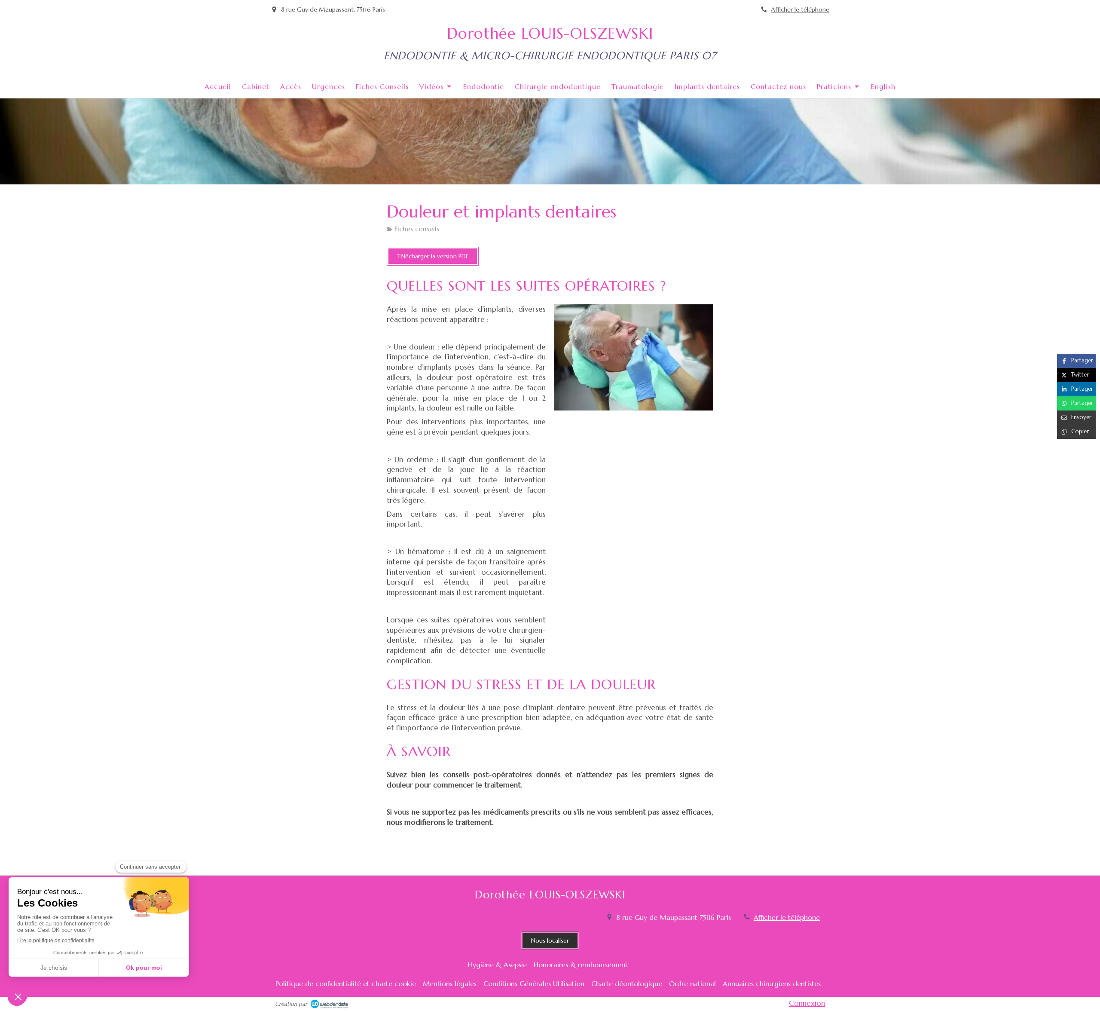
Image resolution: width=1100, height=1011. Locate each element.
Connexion (807, 1003)
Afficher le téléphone (800, 9)
